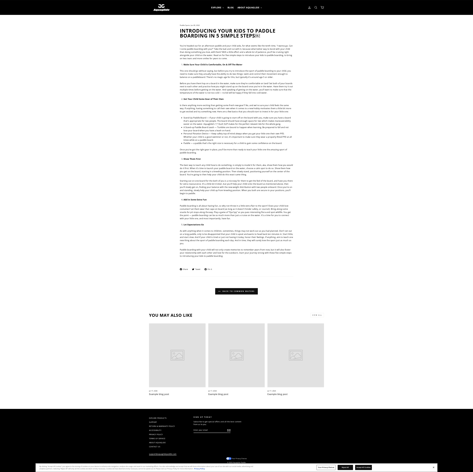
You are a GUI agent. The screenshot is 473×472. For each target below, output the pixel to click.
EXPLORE (216, 7)
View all (317, 315)
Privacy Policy (199, 469)
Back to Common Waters (238, 291)
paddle (198, 143)
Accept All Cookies (363, 467)
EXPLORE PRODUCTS (158, 418)
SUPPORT (153, 422)
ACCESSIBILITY (155, 430)
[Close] (433, 467)
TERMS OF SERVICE (157, 438)
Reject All (345, 467)
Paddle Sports (185, 25)
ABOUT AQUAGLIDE (157, 442)
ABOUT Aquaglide (248, 7)
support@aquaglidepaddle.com (163, 454)
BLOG (231, 7)
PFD (282, 133)
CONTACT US (154, 446)
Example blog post (159, 394)
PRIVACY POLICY (156, 434)
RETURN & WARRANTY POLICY (162, 426)
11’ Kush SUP (221, 124)
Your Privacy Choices (239, 458)
